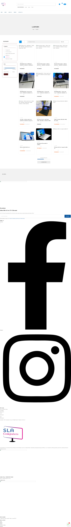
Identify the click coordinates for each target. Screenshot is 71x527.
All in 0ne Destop (9, 51)
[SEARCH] (54, 4)
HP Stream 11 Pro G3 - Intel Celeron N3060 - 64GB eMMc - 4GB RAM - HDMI (43, 120)
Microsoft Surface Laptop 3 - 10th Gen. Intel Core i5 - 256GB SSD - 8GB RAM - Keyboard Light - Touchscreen (43, 64)
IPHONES (8, 55)
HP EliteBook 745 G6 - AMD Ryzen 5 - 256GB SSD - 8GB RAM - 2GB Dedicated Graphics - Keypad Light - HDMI (26, 64)
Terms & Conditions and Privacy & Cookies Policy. (17, 218)
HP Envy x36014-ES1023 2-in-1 (25, 147)
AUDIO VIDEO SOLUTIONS (10, 53)
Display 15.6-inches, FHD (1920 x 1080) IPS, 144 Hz (60, 120)
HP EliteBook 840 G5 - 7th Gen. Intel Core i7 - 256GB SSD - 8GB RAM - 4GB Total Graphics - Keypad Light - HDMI (60, 92)
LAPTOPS (21, 62)
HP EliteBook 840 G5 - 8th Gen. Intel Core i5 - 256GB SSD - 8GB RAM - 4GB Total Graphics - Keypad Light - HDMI (26, 92)
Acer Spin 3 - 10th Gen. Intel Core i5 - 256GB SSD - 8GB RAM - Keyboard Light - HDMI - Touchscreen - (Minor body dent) (26, 120)
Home (33, 29)
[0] (62, 4)
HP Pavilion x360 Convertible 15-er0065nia (42, 144)
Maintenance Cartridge (9, 58)
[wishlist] (57, 4)
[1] (68, 524)
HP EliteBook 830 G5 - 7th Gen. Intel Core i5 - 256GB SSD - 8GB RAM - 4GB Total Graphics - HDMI (43, 92)
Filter (6, 74)
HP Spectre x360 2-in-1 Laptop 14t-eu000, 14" (61, 148)
